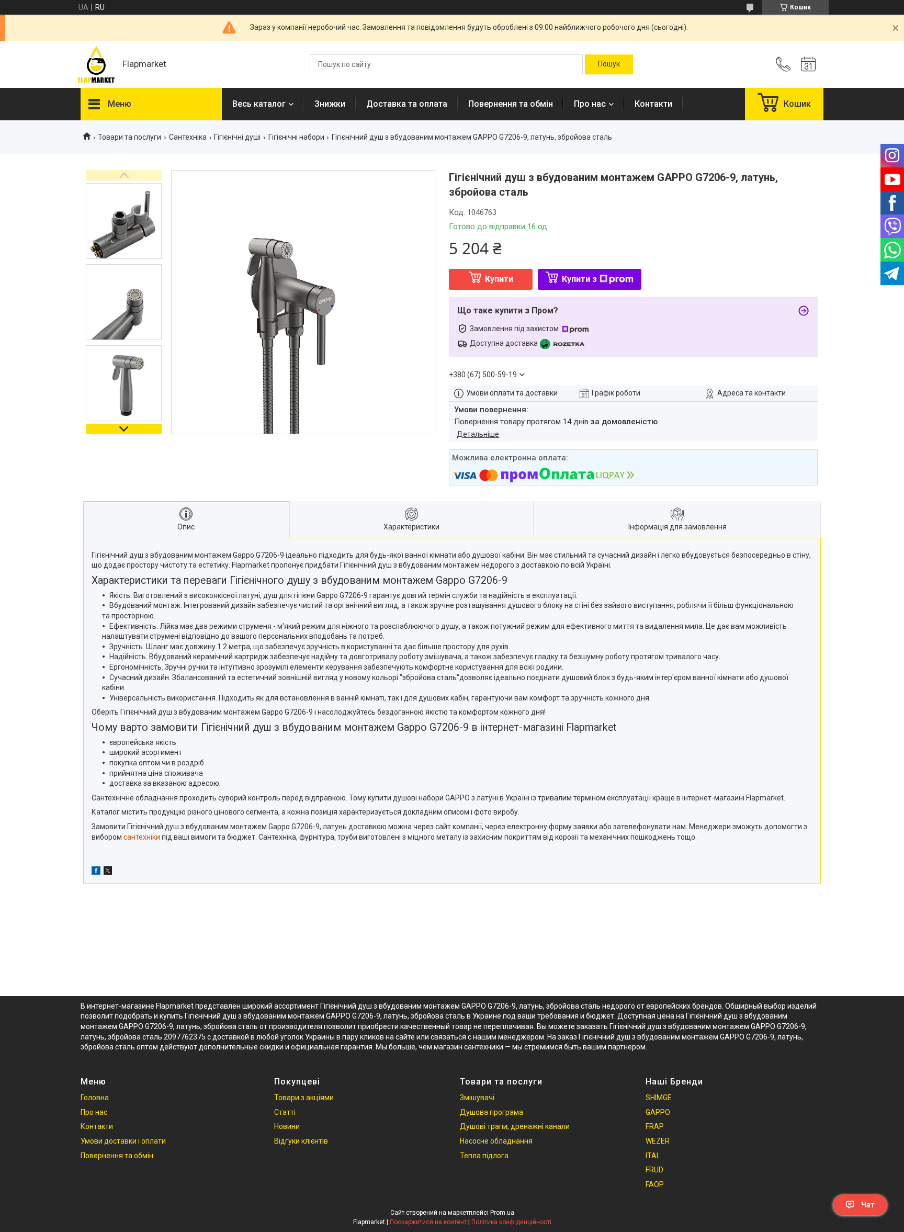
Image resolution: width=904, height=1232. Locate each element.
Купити (499, 279)
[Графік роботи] (808, 64)
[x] (108, 872)
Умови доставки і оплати (123, 1141)
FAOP (655, 1184)
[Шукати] (609, 64)
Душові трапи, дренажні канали (515, 1126)
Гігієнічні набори (296, 137)
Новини (287, 1126)
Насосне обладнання (496, 1141)
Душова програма (491, 1112)
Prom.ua (502, 1212)
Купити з (579, 279)
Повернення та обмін (510, 104)
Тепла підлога (484, 1155)
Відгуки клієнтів (301, 1141)
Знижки (329, 104)
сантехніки (141, 837)
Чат (868, 1205)
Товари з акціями (304, 1097)
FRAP (655, 1126)
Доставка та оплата (406, 104)
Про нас (590, 104)
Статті (285, 1112)
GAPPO (658, 1112)
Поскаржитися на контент (428, 1222)
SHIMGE (659, 1097)
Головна (95, 1097)
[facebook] (96, 872)
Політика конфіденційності (511, 1222)
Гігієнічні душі (237, 137)
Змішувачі (477, 1097)
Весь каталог (259, 104)
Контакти (653, 104)
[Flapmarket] (96, 64)
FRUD (654, 1170)
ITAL (653, 1155)
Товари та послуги (129, 137)
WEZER (658, 1141)
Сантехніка (188, 137)
